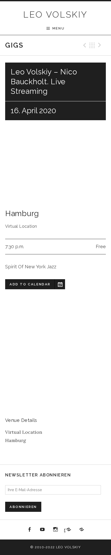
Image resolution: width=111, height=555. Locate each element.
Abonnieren (23, 507)
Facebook (29, 529)
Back (92, 45)
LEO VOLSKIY (55, 14)
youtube (42, 529)
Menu (58, 28)
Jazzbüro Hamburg (64, 529)
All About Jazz (81, 529)
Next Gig (100, 45)
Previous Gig (84, 45)
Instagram (55, 529)
